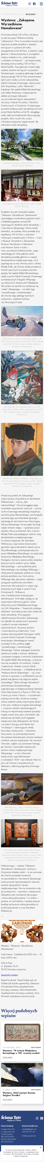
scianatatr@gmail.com (29, 1129)
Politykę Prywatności (21, 1156)
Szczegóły (6, 974)
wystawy (14, 974)
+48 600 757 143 (28, 1132)
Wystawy (31, 14)
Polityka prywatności (29, 1136)
